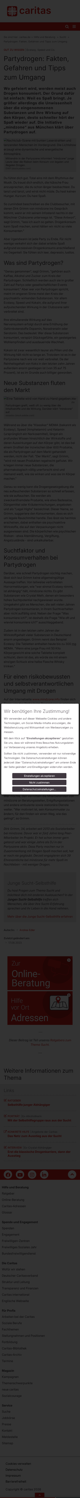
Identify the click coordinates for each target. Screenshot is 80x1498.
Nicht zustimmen (39, 782)
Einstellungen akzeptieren (39, 775)
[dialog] (40, 749)
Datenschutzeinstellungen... (39, 789)
